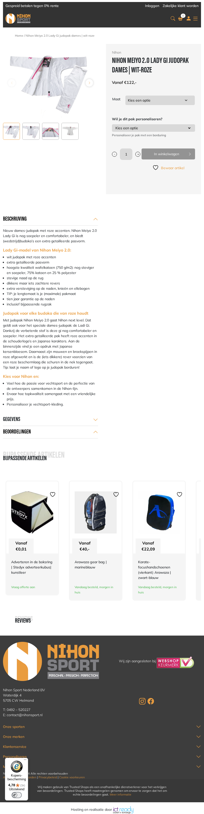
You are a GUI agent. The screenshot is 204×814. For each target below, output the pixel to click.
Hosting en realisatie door (92, 809)
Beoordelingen (17, 432)
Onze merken (13, 736)
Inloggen (152, 5)
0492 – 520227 (18, 709)
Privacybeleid (48, 777)
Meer (7, 766)
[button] (173, 18)
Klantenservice (14, 746)
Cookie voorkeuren (72, 777)
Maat (116, 99)
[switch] (17, 795)
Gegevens (11, 419)
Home (19, 35)
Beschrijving (15, 219)
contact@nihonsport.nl (25, 715)
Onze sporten (14, 726)
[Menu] (25, 761)
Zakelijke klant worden (181, 5)
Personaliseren (15, 756)
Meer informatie (120, 794)
